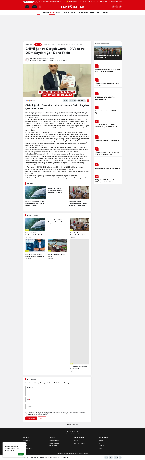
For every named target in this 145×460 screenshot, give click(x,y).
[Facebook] (67, 432)
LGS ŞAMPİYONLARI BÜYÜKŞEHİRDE (107, 140)
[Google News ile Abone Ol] (30, 100)
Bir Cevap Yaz (31, 379)
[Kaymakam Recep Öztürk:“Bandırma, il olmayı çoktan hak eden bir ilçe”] (79, 196)
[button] (116, 6)
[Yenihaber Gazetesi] (72, 6)
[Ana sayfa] (39, 12)
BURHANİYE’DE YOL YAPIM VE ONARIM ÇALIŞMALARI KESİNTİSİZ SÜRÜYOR (106, 126)
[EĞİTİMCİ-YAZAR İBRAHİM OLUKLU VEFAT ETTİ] (79, 305)
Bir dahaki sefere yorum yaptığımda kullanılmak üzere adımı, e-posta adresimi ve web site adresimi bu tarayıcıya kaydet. (56, 413)
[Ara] (113, 6)
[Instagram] (78, 432)
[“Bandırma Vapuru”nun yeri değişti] (57, 305)
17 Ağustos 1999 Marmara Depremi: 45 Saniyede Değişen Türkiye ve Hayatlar (107, 182)
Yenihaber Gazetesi (36, 58)
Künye (27, 6)
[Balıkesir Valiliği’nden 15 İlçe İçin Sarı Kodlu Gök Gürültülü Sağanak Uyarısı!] (35, 196)
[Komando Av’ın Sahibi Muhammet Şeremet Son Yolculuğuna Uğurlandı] (57, 196)
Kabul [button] (20, 454)
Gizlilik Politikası (8, 454)
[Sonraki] (37, 1)
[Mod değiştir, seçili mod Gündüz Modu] (40, 6)
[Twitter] (72, 432)
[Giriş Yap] (120, 6)
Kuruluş (34, 6)
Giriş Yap (42, 418)
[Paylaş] (120, 457)
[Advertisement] (72, 29)
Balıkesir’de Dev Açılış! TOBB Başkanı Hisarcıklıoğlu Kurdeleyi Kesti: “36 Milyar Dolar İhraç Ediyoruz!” (107, 71)
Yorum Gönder (31, 418)
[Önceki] (35, 1)
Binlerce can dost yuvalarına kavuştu (107, 168)
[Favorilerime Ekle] (88, 100)
